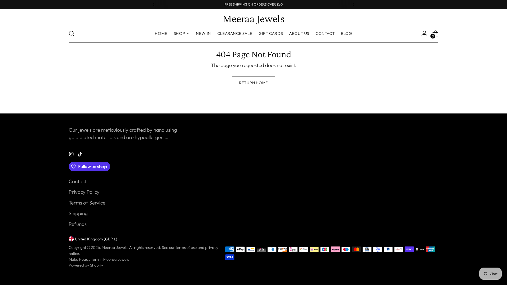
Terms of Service (87, 203)
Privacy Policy (84, 192)
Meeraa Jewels (114, 247)
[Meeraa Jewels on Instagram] (72, 155)
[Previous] (153, 4)
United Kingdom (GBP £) (96, 238)
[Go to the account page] (424, 33)
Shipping (78, 213)
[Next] (353, 4)
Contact (78, 181)
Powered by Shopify (86, 265)
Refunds (78, 224)
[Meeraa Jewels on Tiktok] (80, 155)
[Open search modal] (71, 33)
